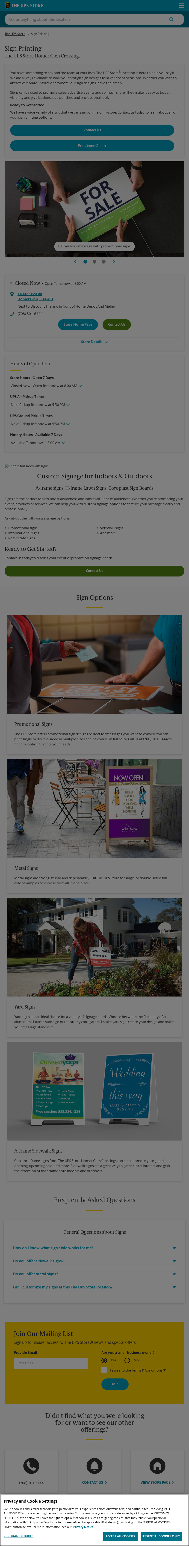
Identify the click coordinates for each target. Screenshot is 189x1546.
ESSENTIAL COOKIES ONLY (161, 1536)
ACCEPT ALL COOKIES (120, 1536)
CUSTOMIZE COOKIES (18, 1536)
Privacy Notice (83, 1527)
